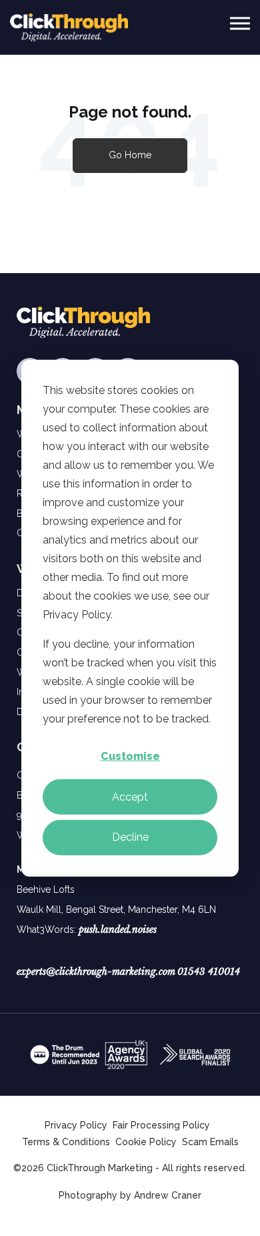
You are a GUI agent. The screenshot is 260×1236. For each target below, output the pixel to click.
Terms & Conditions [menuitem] (66, 1142)
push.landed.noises (118, 929)
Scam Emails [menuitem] (210, 1142)
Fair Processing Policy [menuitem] (161, 1125)
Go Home (130, 155)
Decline (130, 837)
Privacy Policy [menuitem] (76, 1125)
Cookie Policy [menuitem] (146, 1142)
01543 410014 (208, 972)
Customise (130, 756)
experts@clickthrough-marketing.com (96, 972)
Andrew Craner (167, 1195)
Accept (130, 796)
